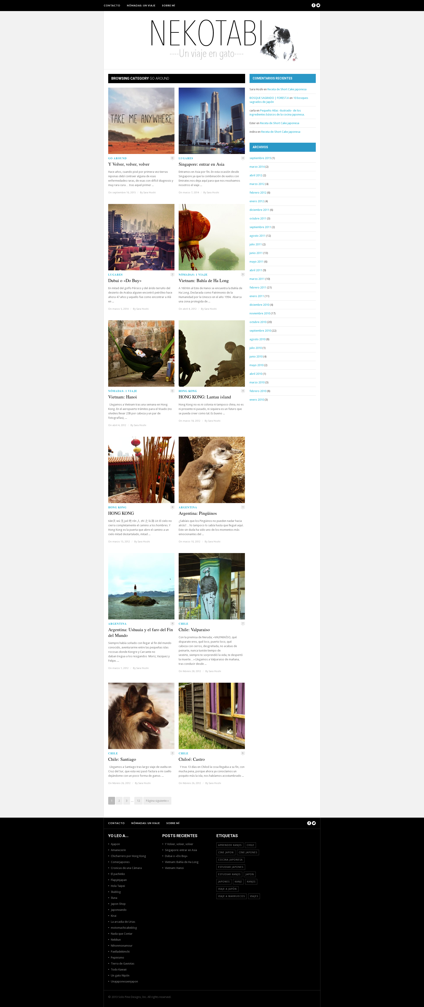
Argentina (188, 507)
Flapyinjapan (119, 880)
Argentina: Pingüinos (198, 513)
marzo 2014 (257, 166)
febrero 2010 (258, 391)
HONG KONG (121, 513)
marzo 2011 (257, 279)
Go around (117, 158)
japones (224, 881)
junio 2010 (256, 356)
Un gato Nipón (120, 975)
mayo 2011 (256, 261)
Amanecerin (118, 850)
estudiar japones (230, 867)
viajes (254, 896)
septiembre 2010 (260, 330)
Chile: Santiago (122, 759)
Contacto (112, 5)
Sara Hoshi (149, 192)
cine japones (248, 852)
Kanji (238, 881)
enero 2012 (257, 201)
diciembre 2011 (259, 209)
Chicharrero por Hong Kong (128, 856)
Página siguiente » (157, 800)
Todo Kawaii (119, 969)
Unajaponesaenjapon (124, 981)
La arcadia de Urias (123, 921)
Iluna (114, 897)
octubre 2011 (258, 218)
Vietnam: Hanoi (122, 397)
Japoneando (119, 909)
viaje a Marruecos (231, 896)
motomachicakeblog (124, 927)
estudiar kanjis (229, 874)
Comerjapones (120, 862)
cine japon (226, 852)
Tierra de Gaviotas (122, 963)
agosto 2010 (257, 339)
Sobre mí (168, 5)
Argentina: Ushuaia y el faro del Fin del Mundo (140, 632)
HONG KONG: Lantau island (205, 397)
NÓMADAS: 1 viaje (193, 275)
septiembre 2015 (260, 158)
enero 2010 (257, 399)
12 (138, 800)
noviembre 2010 (260, 313)
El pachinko (118, 874)
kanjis (251, 881)
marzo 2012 (257, 184)
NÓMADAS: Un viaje (141, 5)
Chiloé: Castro (192, 759)
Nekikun (116, 939)
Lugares (186, 158)
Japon (250, 874)
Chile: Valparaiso (194, 629)
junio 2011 (256, 253)
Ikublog (116, 892)
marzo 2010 (257, 382)
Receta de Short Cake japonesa (287, 89)
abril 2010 (256, 373)
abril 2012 (256, 175)
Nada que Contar (121, 933)
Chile (183, 624)
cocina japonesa (230, 859)
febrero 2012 (258, 192)
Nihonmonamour (121, 945)
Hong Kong (188, 391)
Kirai (113, 915)
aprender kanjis (230, 845)
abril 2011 (256, 270)
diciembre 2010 (259, 304)
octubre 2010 (258, 322)
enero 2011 (257, 296)
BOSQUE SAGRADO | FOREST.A (269, 98)
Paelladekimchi (120, 951)
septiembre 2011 (260, 227)
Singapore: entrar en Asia (201, 164)
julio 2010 (256, 348)
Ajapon (115, 844)
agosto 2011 (257, 235)
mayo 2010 (256, 365)
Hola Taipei (118, 886)
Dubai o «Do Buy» (125, 280)
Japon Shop (118, 903)
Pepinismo (117, 957)
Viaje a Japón (227, 889)
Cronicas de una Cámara (126, 868)
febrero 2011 (258, 287)
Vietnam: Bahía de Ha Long (204, 280)
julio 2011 (256, 244)
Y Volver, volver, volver (129, 164)
